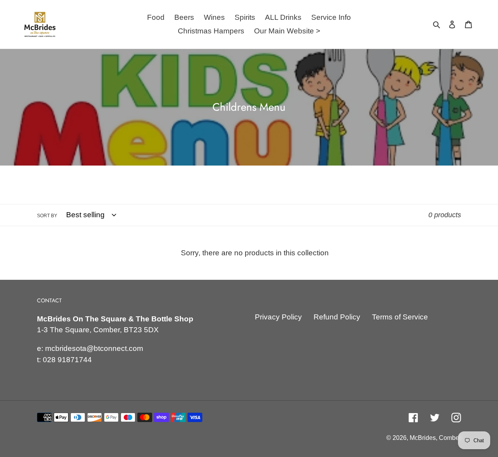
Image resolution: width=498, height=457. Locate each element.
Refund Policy (337, 317)
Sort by (47, 215)
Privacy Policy (278, 317)
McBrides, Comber (435, 437)
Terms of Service (400, 317)
